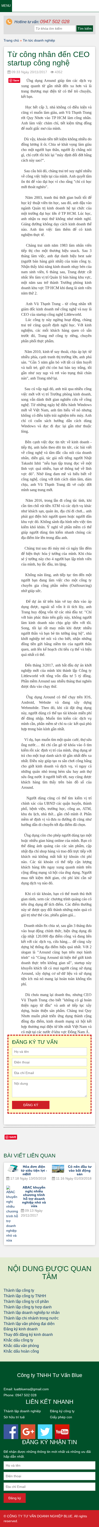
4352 (58, 72)
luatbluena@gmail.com (31, 1389)
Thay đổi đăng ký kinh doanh (28, 1335)
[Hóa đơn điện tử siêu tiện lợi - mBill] (12, 1168)
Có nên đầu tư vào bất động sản (80, 1170)
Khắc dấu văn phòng (21, 1346)
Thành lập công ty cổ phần (26, 1301)
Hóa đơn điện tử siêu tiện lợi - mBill (34, 1170)
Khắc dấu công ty (18, 1340)
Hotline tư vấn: (41, 22)
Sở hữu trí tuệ (14, 1417)
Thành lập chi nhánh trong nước (31, 1318)
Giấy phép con (61, 1417)
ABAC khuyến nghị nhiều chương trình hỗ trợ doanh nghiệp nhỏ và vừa (34, 1196)
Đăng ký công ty (62, 1411)
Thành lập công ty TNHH (25, 1296)
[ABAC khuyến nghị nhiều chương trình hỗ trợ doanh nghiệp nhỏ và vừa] (12, 1214)
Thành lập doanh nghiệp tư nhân (32, 1313)
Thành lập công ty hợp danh (28, 1307)
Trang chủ (11, 40)
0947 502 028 (26, 1395)
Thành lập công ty (19, 1290)
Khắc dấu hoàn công (21, 1351)
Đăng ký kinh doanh (21, 1329)
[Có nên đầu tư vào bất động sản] (58, 1169)
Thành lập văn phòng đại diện (29, 1324)
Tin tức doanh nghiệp (39, 40)
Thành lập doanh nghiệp (22, 1411)
